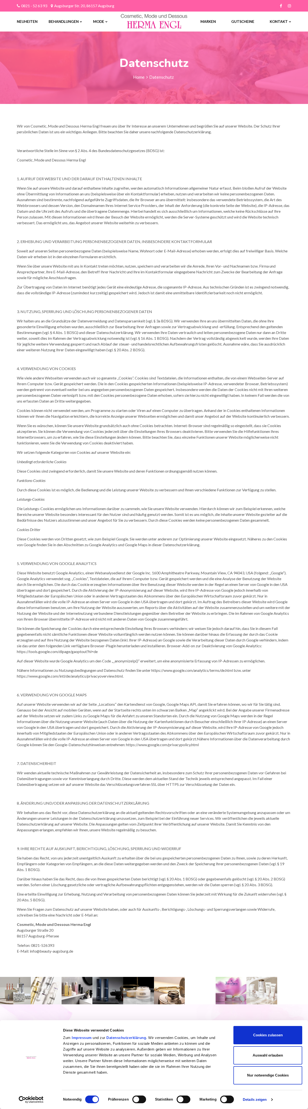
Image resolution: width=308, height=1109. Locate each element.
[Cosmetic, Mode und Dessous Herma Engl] (140, 21)
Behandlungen (64, 21)
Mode (98, 21)
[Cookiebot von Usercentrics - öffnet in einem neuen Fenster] (31, 1099)
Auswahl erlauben (268, 1055)
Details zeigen (255, 1099)
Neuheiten (27, 21)
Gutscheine (242, 21)
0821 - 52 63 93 (34, 5)
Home (139, 77)
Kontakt (279, 21)
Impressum (82, 1038)
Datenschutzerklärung (126, 1038)
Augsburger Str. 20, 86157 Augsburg (84, 5)
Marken (208, 21)
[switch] (139, 1099)
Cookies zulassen (268, 1035)
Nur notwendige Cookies (268, 1075)
